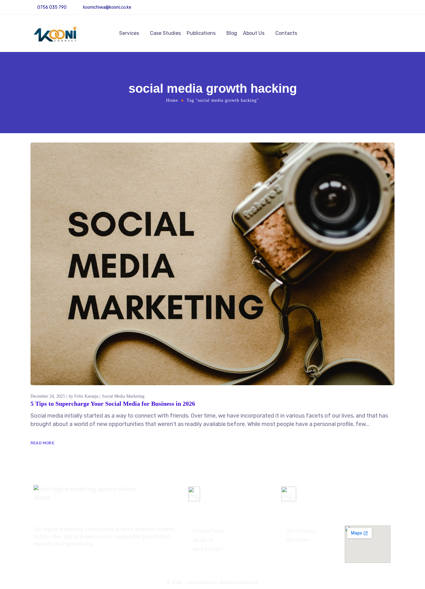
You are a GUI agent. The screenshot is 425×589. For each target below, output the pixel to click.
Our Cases (298, 540)
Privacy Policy (208, 531)
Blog (232, 33)
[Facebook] (392, 9)
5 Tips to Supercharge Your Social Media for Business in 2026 (112, 403)
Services (129, 33)
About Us (253, 33)
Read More (42, 443)
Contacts (286, 33)
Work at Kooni (208, 549)
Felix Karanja (86, 396)
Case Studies (165, 33)
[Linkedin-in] (383, 9)
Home (172, 100)
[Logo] (56, 33)
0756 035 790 (222, 491)
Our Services (301, 530)
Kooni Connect (202, 582)
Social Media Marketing (123, 396)
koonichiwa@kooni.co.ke (107, 7)
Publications (201, 33)
